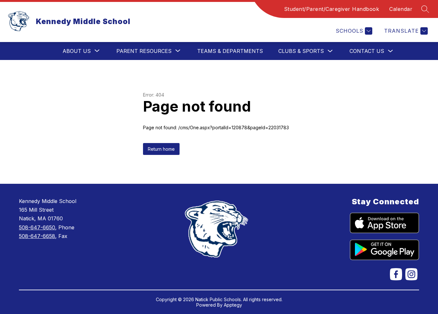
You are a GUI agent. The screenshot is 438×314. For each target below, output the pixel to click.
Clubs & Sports (301, 51)
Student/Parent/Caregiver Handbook (331, 9)
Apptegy (233, 305)
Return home (161, 149)
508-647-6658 (37, 236)
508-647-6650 (37, 227)
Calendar (400, 9)
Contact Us (367, 51)
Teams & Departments (230, 51)
